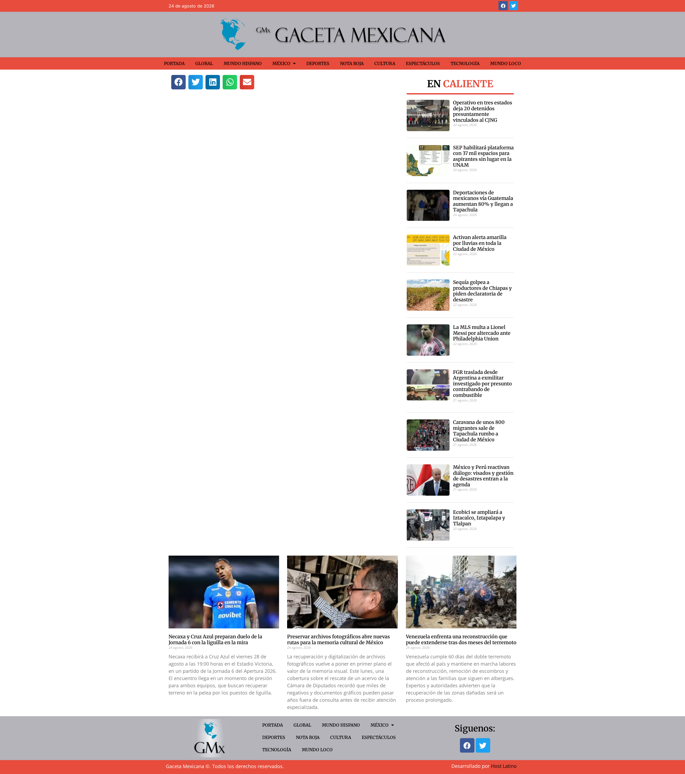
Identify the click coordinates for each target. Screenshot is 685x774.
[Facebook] (503, 5)
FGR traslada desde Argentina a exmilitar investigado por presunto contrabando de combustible (482, 383)
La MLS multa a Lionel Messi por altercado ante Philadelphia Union (482, 333)
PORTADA (174, 63)
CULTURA (384, 63)
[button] (178, 82)
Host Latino (504, 766)
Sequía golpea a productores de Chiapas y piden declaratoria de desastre (482, 291)
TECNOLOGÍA (465, 63)
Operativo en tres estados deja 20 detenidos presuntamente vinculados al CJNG (482, 111)
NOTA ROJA (352, 63)
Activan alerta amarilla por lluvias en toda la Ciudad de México (480, 243)
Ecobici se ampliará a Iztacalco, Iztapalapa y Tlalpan (479, 518)
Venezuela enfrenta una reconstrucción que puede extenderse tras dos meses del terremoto (461, 639)
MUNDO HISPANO (243, 63)
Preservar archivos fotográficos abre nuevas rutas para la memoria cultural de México (338, 639)
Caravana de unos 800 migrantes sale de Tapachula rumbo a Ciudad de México (479, 431)
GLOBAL (204, 63)
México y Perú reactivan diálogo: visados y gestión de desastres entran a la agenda (483, 476)
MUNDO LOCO (505, 63)
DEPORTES (317, 63)
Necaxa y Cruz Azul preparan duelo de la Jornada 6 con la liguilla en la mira (215, 639)
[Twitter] (513, 5)
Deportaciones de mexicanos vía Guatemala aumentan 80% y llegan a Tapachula (483, 201)
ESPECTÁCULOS (423, 63)
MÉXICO (281, 63)
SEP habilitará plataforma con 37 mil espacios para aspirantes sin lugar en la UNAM (483, 156)
